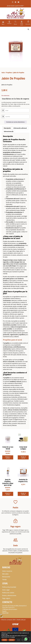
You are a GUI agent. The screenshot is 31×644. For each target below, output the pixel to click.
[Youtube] (18, 2)
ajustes (13, 637)
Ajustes (18, 640)
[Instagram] (12, 2)
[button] (3, 22)
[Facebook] (15, 2)
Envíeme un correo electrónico (15, 122)
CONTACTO (7, 602)
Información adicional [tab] (20, 128)
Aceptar (4, 640)
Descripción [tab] (7, 128)
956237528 (5, 613)
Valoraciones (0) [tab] (8, 131)
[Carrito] (28, 21)
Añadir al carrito (7, 457)
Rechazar (12, 640)
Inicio (3, 72)
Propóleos (9, 72)
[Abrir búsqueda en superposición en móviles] (15, 21)
